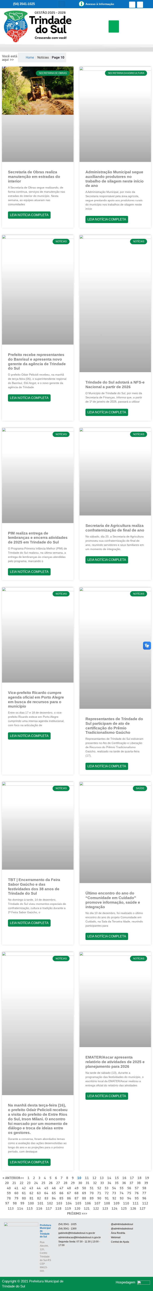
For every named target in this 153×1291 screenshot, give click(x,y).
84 (54, 1198)
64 (46, 1193)
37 (131, 1183)
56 (129, 1188)
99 (22, 1203)
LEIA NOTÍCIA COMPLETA (29, 215)
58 (144, 1188)
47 (61, 1188)
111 (136, 1203)
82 (39, 1198)
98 (15, 1203)
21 (14, 1183)
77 (144, 1193)
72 (107, 1193)
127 (142, 1208)
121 (87, 1208)
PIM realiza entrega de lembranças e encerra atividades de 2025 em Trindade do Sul (38, 537)
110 (126, 1203)
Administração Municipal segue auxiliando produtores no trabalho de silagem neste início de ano (114, 179)
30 (80, 1183)
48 (69, 1188)
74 (122, 1193)
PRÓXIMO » (75, 1213)
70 (92, 1193)
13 (102, 1178)
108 (107, 1203)
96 (144, 1198)
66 (61, 1193)
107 (97, 1203)
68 (76, 1193)
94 (129, 1198)
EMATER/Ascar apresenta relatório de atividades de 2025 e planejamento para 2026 (115, 1062)
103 (59, 1203)
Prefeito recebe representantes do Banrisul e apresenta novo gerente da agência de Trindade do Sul (37, 361)
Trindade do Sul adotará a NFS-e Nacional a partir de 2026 (115, 384)
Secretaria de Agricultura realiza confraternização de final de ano (114, 527)
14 (109, 1178)
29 (73, 1183)
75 (129, 1193)
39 (146, 1183)
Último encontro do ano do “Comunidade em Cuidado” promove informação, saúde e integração (112, 900)
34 (109, 1183)
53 (106, 1188)
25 (43, 1183)
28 (65, 1183)
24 (36, 1183)
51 (92, 1188)
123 (105, 1208)
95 (137, 1198)
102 (50, 1203)
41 (16, 1188)
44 (39, 1188)
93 (122, 1198)
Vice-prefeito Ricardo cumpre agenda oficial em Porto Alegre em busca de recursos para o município (36, 699)
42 (24, 1188)
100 (31, 1203)
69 (84, 1193)
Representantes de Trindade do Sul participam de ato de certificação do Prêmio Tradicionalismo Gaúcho (114, 726)
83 (46, 1198)
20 (7, 1183)
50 (84, 1188)
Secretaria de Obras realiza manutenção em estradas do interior (34, 176)
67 (69, 1193)
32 (95, 1183)
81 (31, 1198)
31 (87, 1183)
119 (68, 1208)
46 (54, 1188)
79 (16, 1198)
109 (117, 1203)
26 (51, 1183)
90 (99, 1198)
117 (49, 1208)
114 (20, 1208)
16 (124, 1178)
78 (9, 1198)
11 (87, 1178)
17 (132, 1178)
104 (69, 1203)
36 (124, 1183)
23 (28, 1183)
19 (147, 1178)
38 (139, 1183)
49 (76, 1188)
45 (46, 1188)
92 (114, 1198)
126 (133, 1208)
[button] (61, 4)
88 (84, 1198)
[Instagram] (140, 5)
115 (30, 1208)
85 (61, 1198)
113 (11, 1208)
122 (96, 1208)
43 (31, 1188)
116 (39, 1208)
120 (77, 1208)
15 (117, 1178)
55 (122, 1188)
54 (114, 1188)
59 (9, 1193)
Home (30, 57)
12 (94, 1178)
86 (69, 1198)
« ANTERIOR (11, 1178)
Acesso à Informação (99, 4)
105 (78, 1203)
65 (54, 1193)
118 (58, 1208)
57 (137, 1188)
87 (76, 1198)
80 (24, 1198)
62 (31, 1193)
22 (21, 1183)
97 (7, 1203)
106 (88, 1203)
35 (117, 1183)
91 (107, 1198)
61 (24, 1193)
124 (114, 1208)
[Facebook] (132, 5)
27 (58, 1183)
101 (40, 1203)
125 (124, 1208)
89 (92, 1198)
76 (137, 1193)
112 (145, 1203)
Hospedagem (125, 1282)
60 (16, 1193)
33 (102, 1183)
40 (9, 1188)
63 (39, 1193)
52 (99, 1188)
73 (114, 1193)
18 (139, 1178)
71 (99, 1193)
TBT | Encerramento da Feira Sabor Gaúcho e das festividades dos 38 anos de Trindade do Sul (34, 886)
